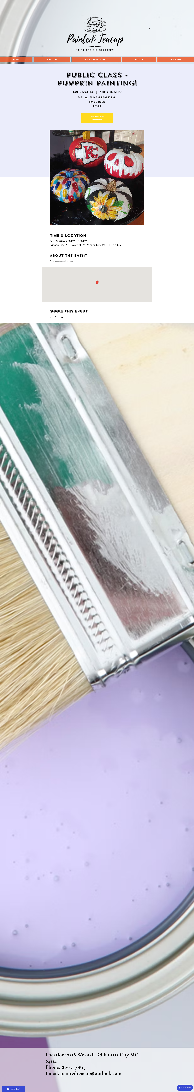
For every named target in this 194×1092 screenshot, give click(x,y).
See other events (97, 119)
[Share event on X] (56, 317)
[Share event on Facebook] (51, 317)
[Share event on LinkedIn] (62, 317)
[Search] (149, 28)
